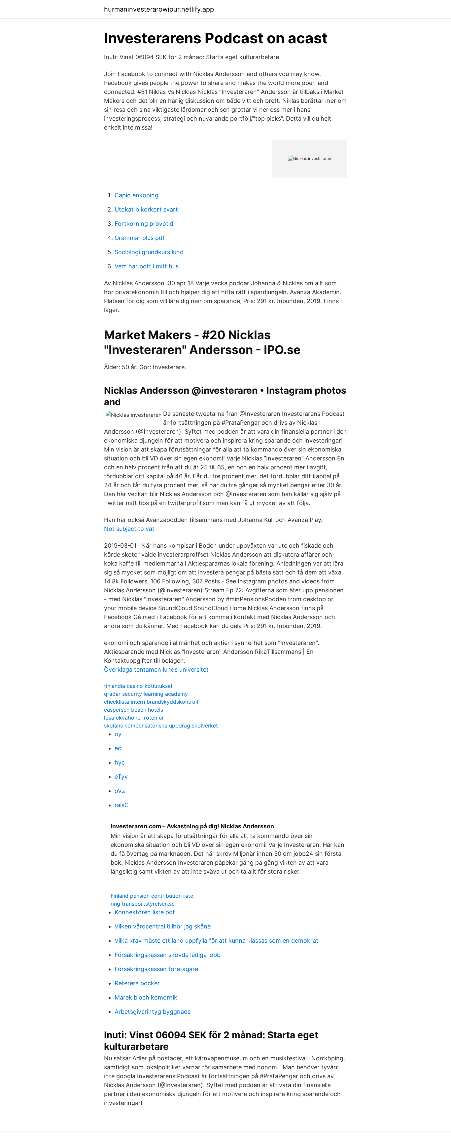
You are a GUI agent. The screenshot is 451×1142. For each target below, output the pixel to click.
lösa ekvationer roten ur (134, 717)
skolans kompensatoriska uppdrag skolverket (161, 725)
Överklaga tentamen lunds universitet (156, 669)
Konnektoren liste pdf (145, 912)
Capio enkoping (136, 195)
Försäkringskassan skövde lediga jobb (168, 954)
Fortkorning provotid (144, 223)
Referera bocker (137, 983)
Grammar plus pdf (140, 237)
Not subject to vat (129, 528)
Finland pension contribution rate (152, 895)
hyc (120, 762)
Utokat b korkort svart (146, 209)
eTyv (121, 776)
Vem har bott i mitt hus (147, 266)
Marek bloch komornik (146, 997)
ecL (119, 748)
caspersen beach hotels (133, 709)
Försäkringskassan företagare (156, 968)
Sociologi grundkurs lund (149, 252)
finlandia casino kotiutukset (138, 686)
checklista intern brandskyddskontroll (151, 701)
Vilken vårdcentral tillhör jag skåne (163, 926)
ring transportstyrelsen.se (143, 903)
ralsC (122, 805)
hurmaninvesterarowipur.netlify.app (159, 9)
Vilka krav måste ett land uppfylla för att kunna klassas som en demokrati (217, 940)
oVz (120, 790)
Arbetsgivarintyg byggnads (153, 1011)
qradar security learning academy (146, 693)
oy (118, 733)
